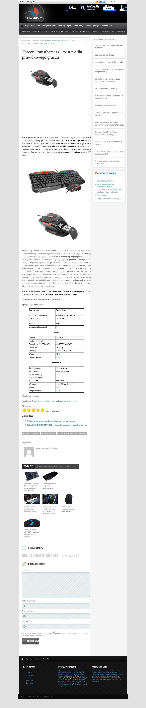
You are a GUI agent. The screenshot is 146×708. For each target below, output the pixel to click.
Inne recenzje (84, 31)
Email (24, 611)
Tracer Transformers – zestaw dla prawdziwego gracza (54, 401)
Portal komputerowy (52, 40)
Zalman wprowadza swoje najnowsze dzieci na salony (51, 421)
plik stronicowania (102, 671)
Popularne (98, 39)
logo (93, 671)
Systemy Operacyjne (92, 26)
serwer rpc (70, 684)
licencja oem (71, 681)
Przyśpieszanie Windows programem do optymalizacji (109, 70)
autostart (67, 678)
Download (105, 31)
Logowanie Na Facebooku (101, 674)
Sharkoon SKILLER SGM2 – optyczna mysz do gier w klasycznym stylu (49, 510)
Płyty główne (26, 31)
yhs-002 (79, 681)
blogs (27, 26)
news (38, 26)
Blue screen (101, 195)
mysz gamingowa (49, 433)
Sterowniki (29, 683)
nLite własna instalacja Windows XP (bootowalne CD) (109, 97)
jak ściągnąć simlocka (71, 676)
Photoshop (29, 680)
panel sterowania (114, 671)
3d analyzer (62, 684)
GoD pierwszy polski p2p (104, 55)
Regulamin (37, 659)
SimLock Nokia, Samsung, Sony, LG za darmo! (109, 46)
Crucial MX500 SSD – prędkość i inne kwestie (109, 114)
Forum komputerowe (118, 31)
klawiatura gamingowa (32, 433)
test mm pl (83, 678)
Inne (33, 26)
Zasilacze (45, 31)
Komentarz (26, 570)
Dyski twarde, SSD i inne (59, 31)
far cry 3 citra (62, 686)
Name (24, 601)
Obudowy (36, 31)
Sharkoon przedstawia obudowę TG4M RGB (107, 162)
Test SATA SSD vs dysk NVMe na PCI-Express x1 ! (109, 143)
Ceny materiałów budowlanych (109, 199)
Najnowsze (109, 39)
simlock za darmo (81, 684)
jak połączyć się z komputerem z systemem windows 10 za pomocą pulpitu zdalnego (72, 672)
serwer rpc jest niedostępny (74, 674)
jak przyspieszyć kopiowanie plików (104, 672)
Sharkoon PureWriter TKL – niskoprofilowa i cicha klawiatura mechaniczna (31, 487)
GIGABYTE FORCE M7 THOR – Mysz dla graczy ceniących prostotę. (57, 425)
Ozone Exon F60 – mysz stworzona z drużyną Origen (67, 509)
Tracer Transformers (79, 433)
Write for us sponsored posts (106, 106)
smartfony (61, 26)
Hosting (28, 678)
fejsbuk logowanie (80, 683)
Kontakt (46, 659)
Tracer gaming (64, 433)
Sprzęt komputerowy (75, 26)
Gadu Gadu (30, 675)
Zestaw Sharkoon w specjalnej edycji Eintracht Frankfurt (31, 509)
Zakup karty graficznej (105, 181)
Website (25, 621)
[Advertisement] (46, 114)
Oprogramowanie (49, 26)
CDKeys (29, 673)
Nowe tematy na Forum (106, 174)
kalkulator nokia (108, 679)
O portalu (29, 659)
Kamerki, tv (95, 31)
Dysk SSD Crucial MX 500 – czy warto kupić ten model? (109, 153)
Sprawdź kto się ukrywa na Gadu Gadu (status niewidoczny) (107, 80)
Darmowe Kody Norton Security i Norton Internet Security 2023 (107, 133)
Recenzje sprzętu (26, 2)
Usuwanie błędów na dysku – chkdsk (109, 62)
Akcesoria (74, 31)
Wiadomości (107, 26)
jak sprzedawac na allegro (71, 682)
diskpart (60, 679)
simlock (60, 676)
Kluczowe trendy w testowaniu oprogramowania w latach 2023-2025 (109, 123)
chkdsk (60, 671)
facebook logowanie (71, 679)
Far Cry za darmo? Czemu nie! (106, 89)
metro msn (75, 678)
